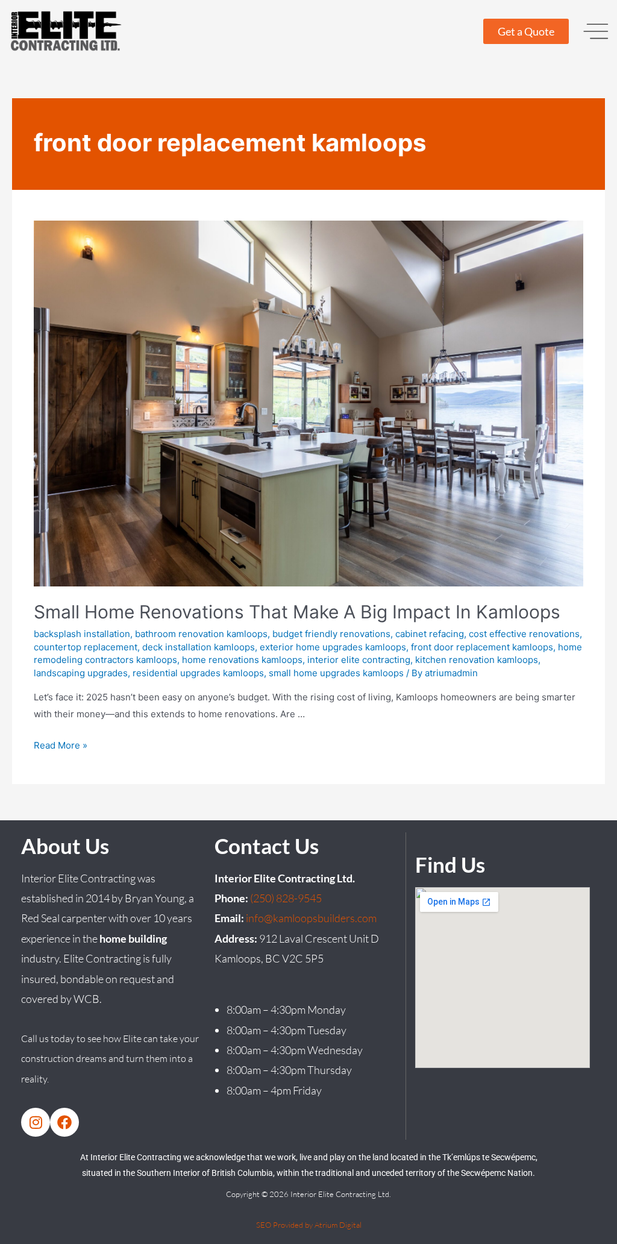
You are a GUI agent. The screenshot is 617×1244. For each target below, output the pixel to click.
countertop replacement (85, 647)
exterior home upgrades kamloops (333, 647)
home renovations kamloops (242, 659)
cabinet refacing (429, 633)
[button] (596, 31)
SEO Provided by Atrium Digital (309, 1225)
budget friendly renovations (331, 633)
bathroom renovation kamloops (201, 633)
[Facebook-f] (64, 1122)
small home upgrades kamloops (336, 673)
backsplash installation (82, 633)
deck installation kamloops (198, 647)
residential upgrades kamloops (198, 673)
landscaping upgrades (81, 673)
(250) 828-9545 (286, 898)
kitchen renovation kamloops (476, 659)
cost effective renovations (524, 633)
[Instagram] (35, 1122)
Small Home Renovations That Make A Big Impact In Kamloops (297, 612)
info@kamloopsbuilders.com (311, 918)
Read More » (60, 745)
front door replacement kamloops (482, 647)
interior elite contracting (358, 659)
